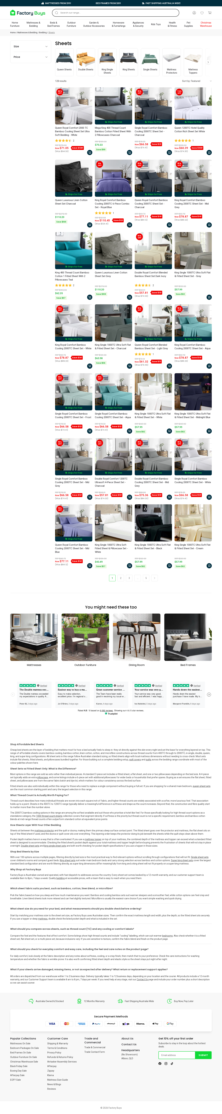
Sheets (51, 32)
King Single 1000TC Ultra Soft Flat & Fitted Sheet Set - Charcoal (113, 346)
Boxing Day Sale (18, 1070)
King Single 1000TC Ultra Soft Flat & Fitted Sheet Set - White (153, 415)
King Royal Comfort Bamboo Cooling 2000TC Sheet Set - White (73, 346)
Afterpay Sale (17, 1075)
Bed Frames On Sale (20, 1052)
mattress (42, 918)
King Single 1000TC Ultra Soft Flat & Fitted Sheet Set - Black (153, 546)
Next (208, 62)
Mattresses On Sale (20, 1043)
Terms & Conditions (57, 1048)
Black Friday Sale (18, 1066)
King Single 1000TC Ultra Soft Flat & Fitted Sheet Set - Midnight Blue (192, 415)
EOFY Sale (15, 1080)
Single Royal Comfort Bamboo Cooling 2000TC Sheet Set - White (193, 480)
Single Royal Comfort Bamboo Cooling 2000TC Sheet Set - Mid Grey (72, 482)
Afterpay (52, 1066)
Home (13, 32)
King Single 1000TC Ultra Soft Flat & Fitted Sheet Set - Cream (192, 546)
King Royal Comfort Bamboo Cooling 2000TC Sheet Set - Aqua (192, 346)
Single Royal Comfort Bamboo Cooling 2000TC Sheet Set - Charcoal (151, 131)
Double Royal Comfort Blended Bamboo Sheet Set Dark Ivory (151, 274)
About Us (127, 1038)
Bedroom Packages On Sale (24, 1048)
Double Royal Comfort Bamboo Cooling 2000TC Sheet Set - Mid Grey (152, 482)
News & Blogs (54, 1084)
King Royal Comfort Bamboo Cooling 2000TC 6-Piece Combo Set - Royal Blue (112, 204)
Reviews (51, 1089)
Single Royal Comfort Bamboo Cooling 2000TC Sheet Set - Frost (73, 415)
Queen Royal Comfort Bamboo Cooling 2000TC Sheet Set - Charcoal (151, 204)
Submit (203, 1055)
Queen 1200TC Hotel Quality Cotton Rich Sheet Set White (190, 129)
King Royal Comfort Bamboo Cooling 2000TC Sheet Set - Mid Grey (192, 204)
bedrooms (167, 935)
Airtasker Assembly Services (62, 1061)
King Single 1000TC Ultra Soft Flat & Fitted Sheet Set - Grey (192, 274)
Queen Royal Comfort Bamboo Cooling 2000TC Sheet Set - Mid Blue (72, 548)
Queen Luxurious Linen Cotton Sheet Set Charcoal (71, 202)
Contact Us (142, 979)
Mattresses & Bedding (27, 32)
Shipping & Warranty (57, 1043)
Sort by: (186, 81)
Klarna (50, 1075)
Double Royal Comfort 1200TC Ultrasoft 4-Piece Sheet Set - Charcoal (111, 482)
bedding (60, 878)
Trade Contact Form (94, 1052)
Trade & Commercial (94, 1047)
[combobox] (115, 13)
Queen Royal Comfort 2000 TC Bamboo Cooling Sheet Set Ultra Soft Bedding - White (72, 131)
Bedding (43, 32)
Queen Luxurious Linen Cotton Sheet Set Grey (111, 274)
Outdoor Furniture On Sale (23, 1057)
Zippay (50, 1070)
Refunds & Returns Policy (60, 1057)
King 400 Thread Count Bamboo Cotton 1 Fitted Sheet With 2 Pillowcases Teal (72, 276)
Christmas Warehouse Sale (24, 1061)
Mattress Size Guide (57, 1080)
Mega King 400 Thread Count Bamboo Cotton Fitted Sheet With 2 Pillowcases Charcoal (113, 131)
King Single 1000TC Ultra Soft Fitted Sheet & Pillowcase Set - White (111, 548)
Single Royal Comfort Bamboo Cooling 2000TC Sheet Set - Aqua (113, 415)
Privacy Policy (54, 1052)
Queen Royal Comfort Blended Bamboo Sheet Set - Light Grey (151, 346)
